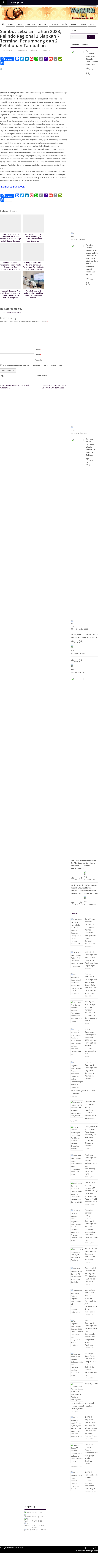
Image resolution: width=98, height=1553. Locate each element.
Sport (92, 24)
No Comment (45, 50)
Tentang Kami (16, 2)
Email (38, 355)
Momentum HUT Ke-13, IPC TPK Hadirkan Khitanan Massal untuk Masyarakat (90, 1109)
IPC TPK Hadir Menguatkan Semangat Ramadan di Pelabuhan (91, 1254)
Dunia (19, 24)
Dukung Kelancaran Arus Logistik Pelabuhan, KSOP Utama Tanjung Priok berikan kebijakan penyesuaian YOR (10, 295)
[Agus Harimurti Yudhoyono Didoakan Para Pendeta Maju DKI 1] (78, 52)
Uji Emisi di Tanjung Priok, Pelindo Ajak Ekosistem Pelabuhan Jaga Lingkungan (33, 237)
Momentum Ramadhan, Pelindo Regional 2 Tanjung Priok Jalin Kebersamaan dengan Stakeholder (91, 1301)
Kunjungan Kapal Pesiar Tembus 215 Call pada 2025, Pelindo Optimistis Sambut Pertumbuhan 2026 (91, 1364)
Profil (64, 24)
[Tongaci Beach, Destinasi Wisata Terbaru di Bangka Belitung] (78, 440)
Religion (42, 24)
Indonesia (31, 24)
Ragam (74, 24)
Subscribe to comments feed (13, 313)
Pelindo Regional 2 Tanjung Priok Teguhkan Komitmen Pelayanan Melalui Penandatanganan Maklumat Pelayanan (33, 296)
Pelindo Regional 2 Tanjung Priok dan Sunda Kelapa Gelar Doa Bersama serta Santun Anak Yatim (10, 267)
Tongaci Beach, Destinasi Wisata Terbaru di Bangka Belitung (90, 447)
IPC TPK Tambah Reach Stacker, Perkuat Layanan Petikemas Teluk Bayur (91, 1480)
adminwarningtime (8, 50)
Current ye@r (41, 376)
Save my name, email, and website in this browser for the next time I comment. (33, 365)
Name (38, 350)
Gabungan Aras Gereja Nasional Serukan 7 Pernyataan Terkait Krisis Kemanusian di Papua (33, 266)
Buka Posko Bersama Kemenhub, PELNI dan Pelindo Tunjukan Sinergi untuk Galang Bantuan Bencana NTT (10, 238)
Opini (83, 24)
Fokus (10, 24)
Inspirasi (54, 24)
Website (38, 360)
